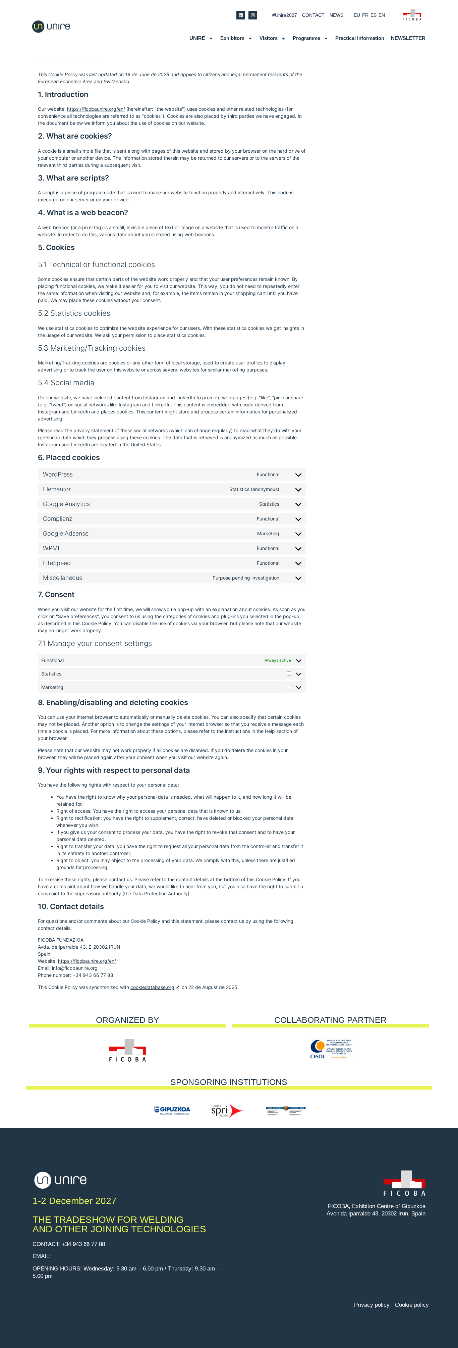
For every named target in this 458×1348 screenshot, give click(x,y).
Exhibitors (232, 38)
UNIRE (197, 38)
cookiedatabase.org (152, 987)
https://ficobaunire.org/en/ (96, 109)
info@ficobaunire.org (79, 1256)
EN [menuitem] (382, 15)
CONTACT (313, 15)
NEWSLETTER (408, 38)
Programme (306, 38)
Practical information (359, 38)
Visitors (269, 38)
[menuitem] (357, 15)
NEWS (336, 15)
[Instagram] (252, 15)
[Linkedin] (240, 15)
